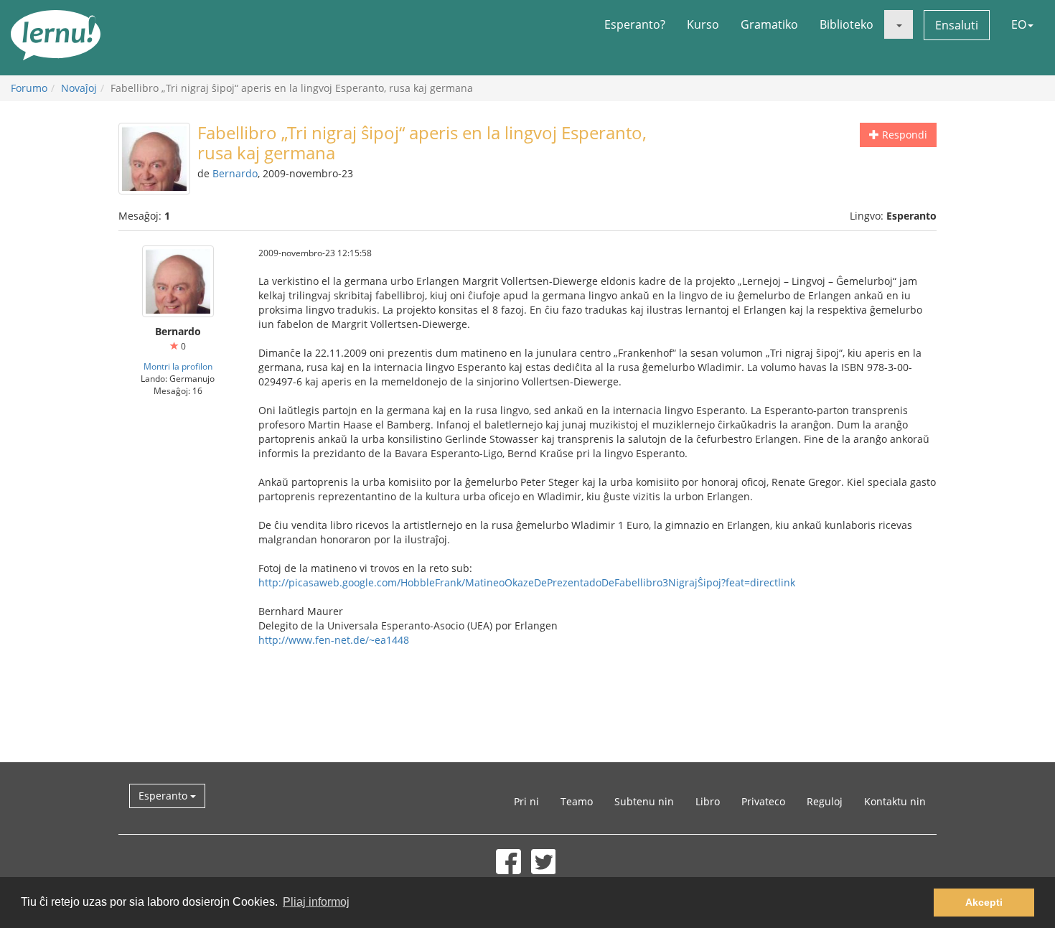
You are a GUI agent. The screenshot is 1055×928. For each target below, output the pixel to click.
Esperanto (164, 795)
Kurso (703, 24)
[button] (898, 24)
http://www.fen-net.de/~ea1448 (333, 640)
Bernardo (235, 173)
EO (1018, 24)
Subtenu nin (644, 801)
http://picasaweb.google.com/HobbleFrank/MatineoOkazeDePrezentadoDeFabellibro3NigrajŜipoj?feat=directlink (526, 582)
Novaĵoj (79, 88)
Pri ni (526, 801)
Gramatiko (769, 24)
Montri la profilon (178, 366)
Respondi (903, 134)
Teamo (577, 801)
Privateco (763, 801)
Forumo (29, 88)
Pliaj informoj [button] (316, 902)
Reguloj (825, 801)
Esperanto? (634, 24)
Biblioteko (846, 24)
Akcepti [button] (984, 902)
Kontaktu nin (895, 801)
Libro (707, 801)
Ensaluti (956, 25)
